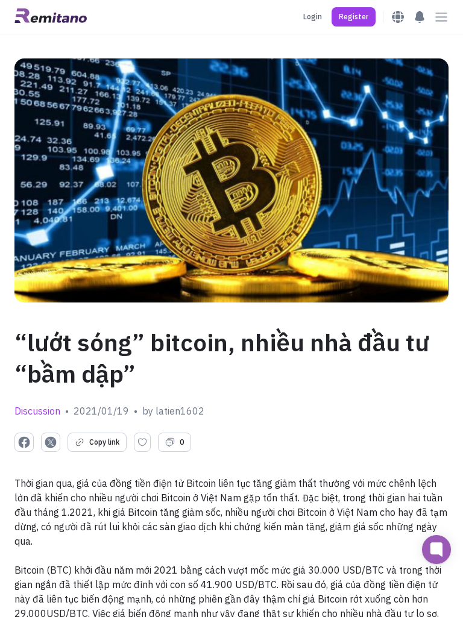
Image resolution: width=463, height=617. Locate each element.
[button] (354, 17)
